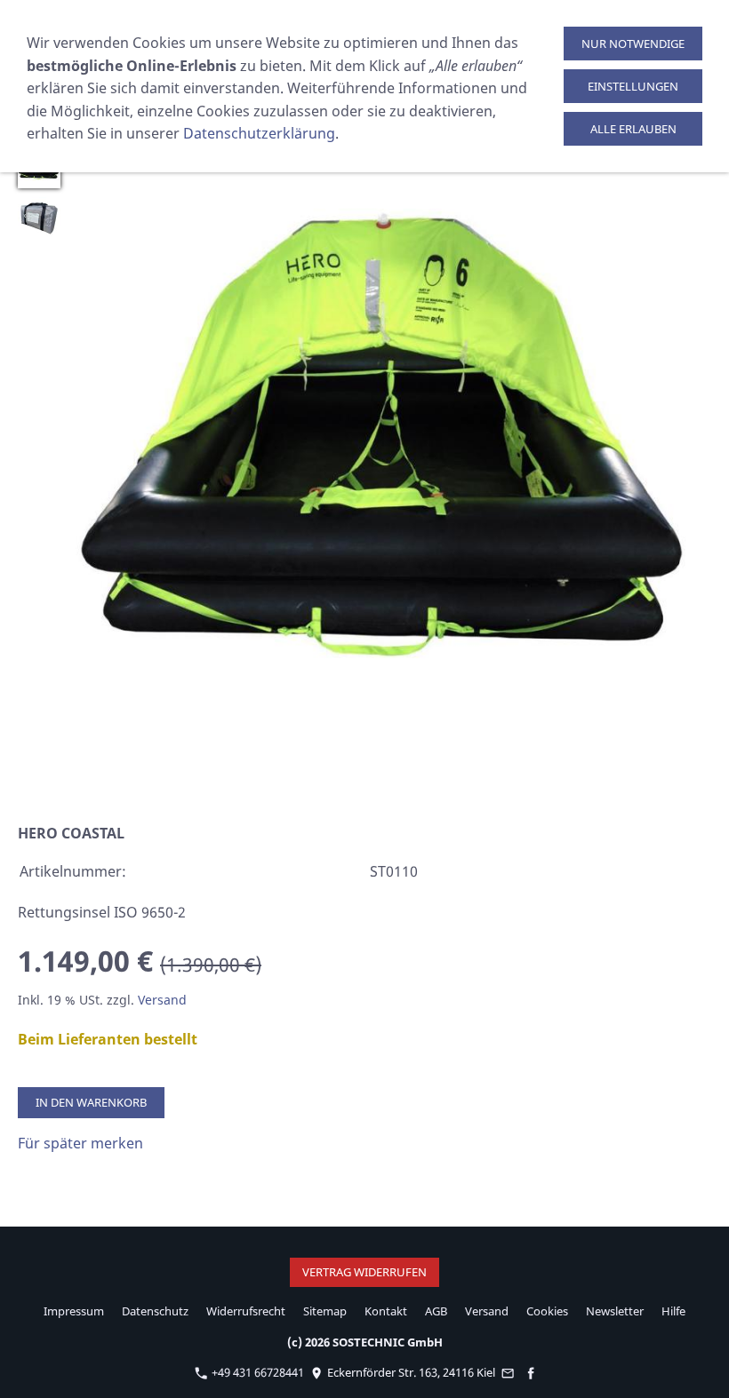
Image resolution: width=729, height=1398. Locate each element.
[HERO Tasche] (39, 218)
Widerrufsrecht (245, 1311)
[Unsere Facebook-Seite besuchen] (530, 1372)
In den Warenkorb (91, 1102)
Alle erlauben (633, 129)
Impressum (74, 1311)
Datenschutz (155, 1311)
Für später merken (80, 1143)
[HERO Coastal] (390, 470)
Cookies (547, 1311)
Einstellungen (633, 86)
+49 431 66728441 (256, 1372)
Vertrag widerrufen (364, 1272)
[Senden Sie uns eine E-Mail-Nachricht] (508, 1372)
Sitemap (325, 1311)
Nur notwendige (633, 44)
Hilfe (673, 1311)
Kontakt (385, 1311)
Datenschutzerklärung (259, 133)
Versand (162, 999)
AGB (436, 1311)
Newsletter (615, 1311)
